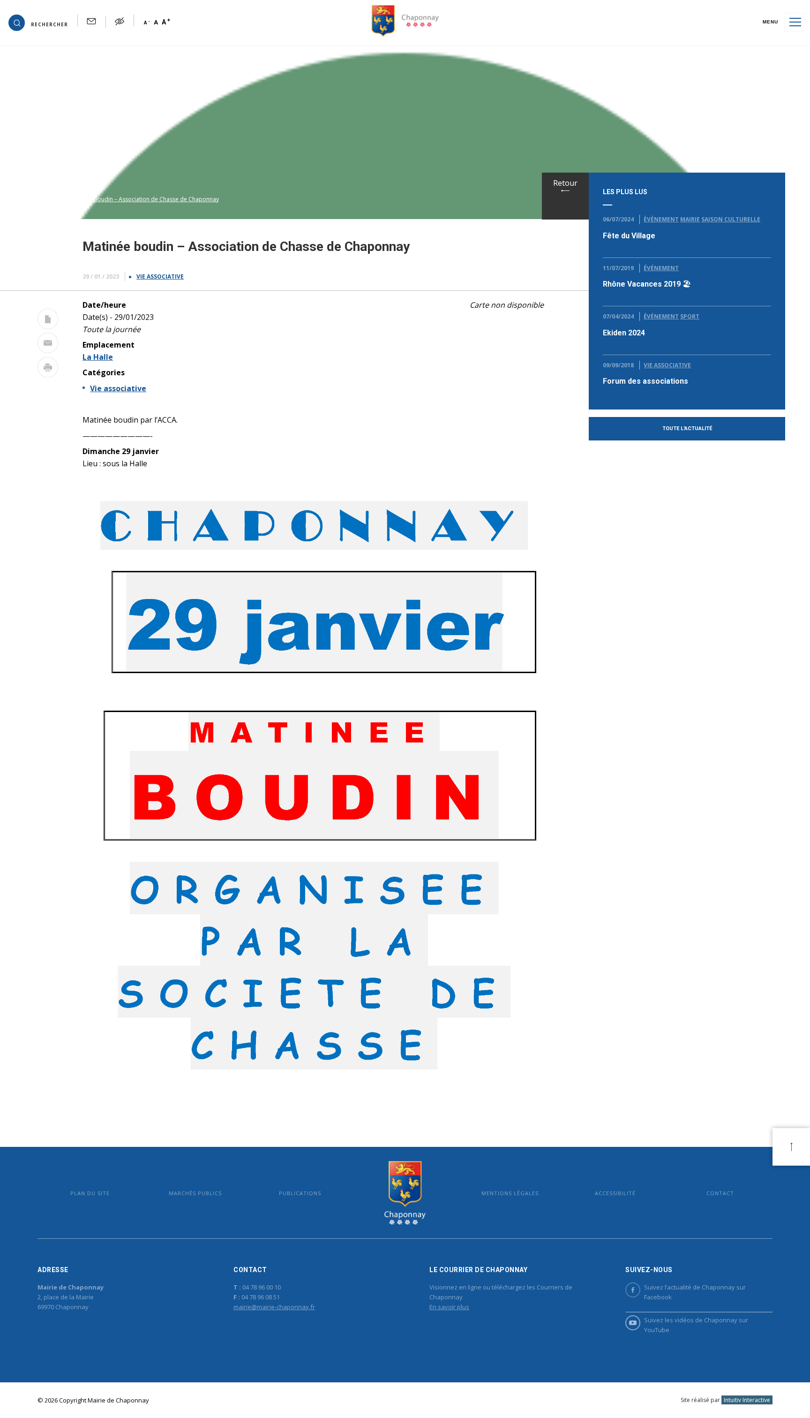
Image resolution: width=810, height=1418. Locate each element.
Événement (661, 219)
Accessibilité (615, 1193)
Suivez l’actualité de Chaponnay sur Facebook (695, 1292)
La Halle (97, 357)
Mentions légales (510, 1193)
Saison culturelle (730, 219)
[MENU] (795, 22)
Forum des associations (645, 381)
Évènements (52, 199)
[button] (38, 22)
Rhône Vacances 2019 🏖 (647, 284)
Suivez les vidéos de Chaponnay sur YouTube (696, 1325)
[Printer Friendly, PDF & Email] (48, 321)
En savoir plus (449, 1307)
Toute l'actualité (687, 428)
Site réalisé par (725, 1400)
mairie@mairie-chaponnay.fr (274, 1307)
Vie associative (160, 277)
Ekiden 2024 (624, 332)
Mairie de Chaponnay (405, 1193)
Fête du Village (629, 235)
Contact (720, 1193)
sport (689, 316)
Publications (300, 1193)
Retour (565, 183)
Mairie (690, 219)
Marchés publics (195, 1193)
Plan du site (90, 1193)
